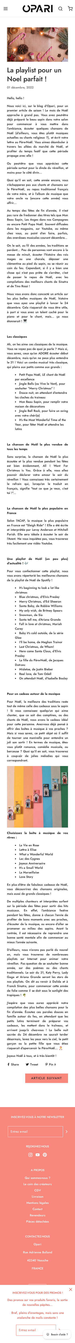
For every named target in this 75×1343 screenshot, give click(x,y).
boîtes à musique (32, 729)
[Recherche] (60, 8)
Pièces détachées (37, 1221)
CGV (37, 1190)
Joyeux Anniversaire (32, 863)
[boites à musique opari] (37, 797)
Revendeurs (37, 1215)
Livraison (37, 1196)
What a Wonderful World (36, 854)
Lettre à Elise (27, 849)
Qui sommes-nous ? (37, 1178)
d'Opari (49, 106)
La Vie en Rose (29, 845)
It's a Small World (31, 868)
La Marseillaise (29, 872)
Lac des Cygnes (29, 859)
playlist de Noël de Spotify (32, 580)
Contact (37, 1209)
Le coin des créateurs (37, 1184)
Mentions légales (37, 1203)
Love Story (26, 877)
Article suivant (46, 1078)
